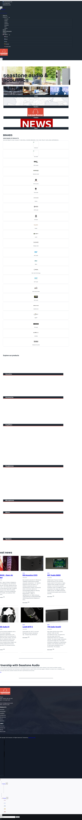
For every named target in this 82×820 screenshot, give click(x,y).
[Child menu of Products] (9, 17)
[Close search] (1, 815)
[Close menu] (0, 779)
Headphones (6, 23)
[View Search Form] (1, 7)
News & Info (2, 731)
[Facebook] (3, 775)
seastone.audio (6, 704)
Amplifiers (2, 713)
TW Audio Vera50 (54, 627)
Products (4, 783)
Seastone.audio (31, 737)
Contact (4, 32)
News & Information (7, 31)
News (24, 573)
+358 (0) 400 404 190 (8, 1)
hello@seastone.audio (7, 4)
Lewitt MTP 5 (28, 627)
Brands (4, 29)
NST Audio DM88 (54, 575)
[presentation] (32, 563)
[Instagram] (2, 775)
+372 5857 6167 (7, 3)
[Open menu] (1, 59)
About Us (5, 15)
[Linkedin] (0, 775)
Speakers (6, 28)
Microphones (6, 25)
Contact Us (2, 727)
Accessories (2, 711)
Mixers (5, 26)
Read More (26, 602)
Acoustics (6, 20)
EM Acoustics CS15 (30, 575)
